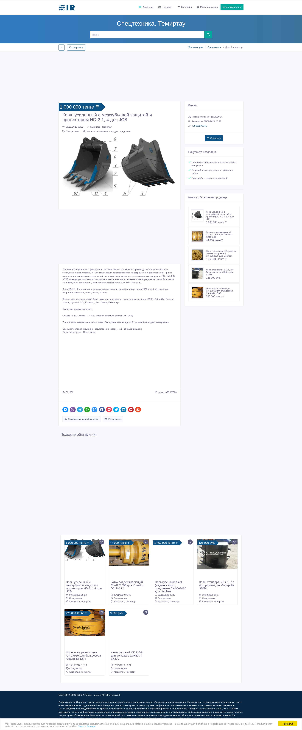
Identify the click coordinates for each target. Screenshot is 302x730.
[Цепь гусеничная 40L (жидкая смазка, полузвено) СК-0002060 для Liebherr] (198, 255)
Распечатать (114, 419)
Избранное (78, 47)
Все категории (195, 47)
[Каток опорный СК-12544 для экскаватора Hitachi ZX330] (129, 629)
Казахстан (148, 7)
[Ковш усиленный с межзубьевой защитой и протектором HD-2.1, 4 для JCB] (198, 215)
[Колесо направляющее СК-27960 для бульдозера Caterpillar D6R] (198, 292)
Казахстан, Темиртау (101, 127)
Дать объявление (232, 7)
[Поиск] (208, 34)
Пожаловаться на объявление (83, 419)
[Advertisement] (151, 75)
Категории (186, 7)
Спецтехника (214, 47)
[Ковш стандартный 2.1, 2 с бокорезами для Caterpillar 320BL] (198, 273)
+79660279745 (199, 126)
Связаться (215, 138)
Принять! (287, 723)
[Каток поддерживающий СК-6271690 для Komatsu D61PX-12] (198, 236)
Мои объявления (209, 7)
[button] (66, 171)
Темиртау (167, 7)
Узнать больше (86, 726)
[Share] (65, 409)
